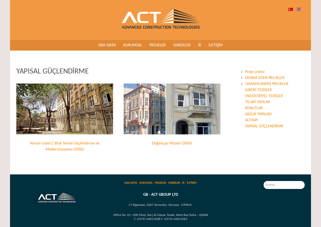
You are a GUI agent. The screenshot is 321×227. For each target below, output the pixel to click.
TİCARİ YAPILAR (257, 102)
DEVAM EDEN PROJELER (265, 78)
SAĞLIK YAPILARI (258, 114)
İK (183, 183)
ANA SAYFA (130, 183)
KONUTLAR (254, 108)
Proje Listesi (255, 72)
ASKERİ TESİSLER (258, 90)
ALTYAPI (251, 120)
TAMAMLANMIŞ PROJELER (266, 84)
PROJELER (160, 183)
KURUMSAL (146, 183)
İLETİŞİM (192, 183)
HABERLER (174, 183)
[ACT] (160, 20)
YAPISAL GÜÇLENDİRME (264, 126)
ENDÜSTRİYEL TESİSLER (264, 96)
